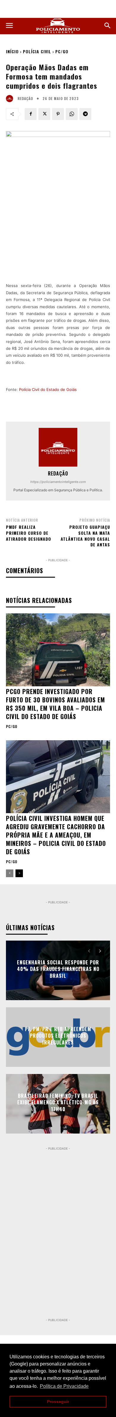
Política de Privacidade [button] (64, 1386)
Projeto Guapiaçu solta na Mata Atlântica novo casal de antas (85, 536)
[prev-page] (9, 873)
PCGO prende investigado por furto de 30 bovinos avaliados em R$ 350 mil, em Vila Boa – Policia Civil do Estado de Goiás (55, 704)
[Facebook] (31, 114)
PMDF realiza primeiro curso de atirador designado (28, 533)
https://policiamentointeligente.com (58, 482)
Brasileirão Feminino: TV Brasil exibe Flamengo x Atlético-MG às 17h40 (58, 1102)
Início (12, 51)
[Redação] (11, 98)
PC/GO (61, 51)
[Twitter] (44, 114)
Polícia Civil (37, 51)
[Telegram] (85, 114)
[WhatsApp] (72, 114)
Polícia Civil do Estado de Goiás (48, 389)
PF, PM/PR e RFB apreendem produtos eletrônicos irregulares (58, 1035)
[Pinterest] (58, 114)
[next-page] (19, 873)
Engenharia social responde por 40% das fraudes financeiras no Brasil (58, 969)
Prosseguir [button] (58, 1401)
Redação (25, 98)
